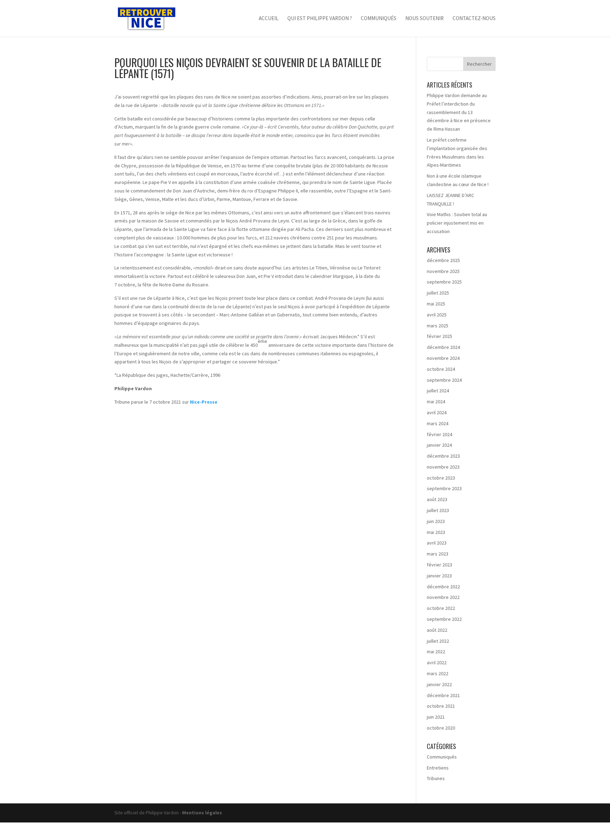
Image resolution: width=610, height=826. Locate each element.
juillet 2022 (438, 641)
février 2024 (439, 434)
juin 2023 (436, 521)
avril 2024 (437, 412)
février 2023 (439, 564)
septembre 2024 (444, 380)
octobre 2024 (441, 369)
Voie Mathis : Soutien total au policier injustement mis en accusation (457, 222)
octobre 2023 (441, 478)
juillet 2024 (438, 390)
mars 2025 (437, 325)
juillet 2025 (438, 293)
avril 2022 (437, 662)
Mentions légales (202, 812)
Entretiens (438, 768)
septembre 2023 (444, 488)
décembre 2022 (443, 586)
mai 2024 (436, 401)
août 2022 (437, 630)
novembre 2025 (443, 271)
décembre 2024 (443, 347)
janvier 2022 (439, 684)
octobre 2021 (441, 706)
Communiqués (378, 19)
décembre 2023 (443, 456)
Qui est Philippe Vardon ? (319, 19)
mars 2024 (437, 423)
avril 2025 (437, 314)
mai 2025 (436, 304)
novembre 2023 (443, 467)
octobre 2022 (441, 608)
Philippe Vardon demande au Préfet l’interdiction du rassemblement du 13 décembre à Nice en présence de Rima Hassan (459, 112)
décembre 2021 (443, 695)
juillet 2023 (438, 510)
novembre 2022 (443, 597)
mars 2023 (437, 554)
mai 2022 (436, 651)
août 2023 (437, 499)
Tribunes (436, 778)
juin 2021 (436, 717)
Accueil (269, 19)
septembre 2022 (444, 619)
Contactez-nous (474, 19)
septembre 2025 (444, 282)
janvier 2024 (439, 445)
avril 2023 (437, 543)
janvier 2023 (439, 575)
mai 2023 (436, 532)
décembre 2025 (443, 260)
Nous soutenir (424, 19)
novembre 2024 (443, 358)
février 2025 (439, 336)
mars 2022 (437, 673)
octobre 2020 (441, 728)
